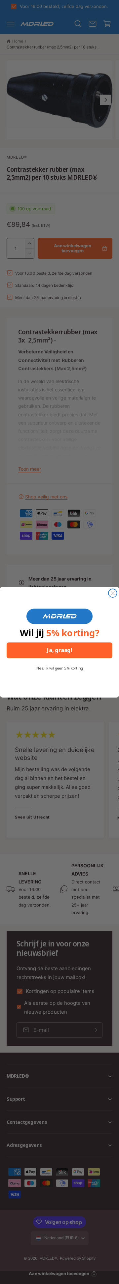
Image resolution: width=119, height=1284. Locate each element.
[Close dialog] (112, 593)
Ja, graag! (59, 650)
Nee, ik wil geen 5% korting (59, 668)
